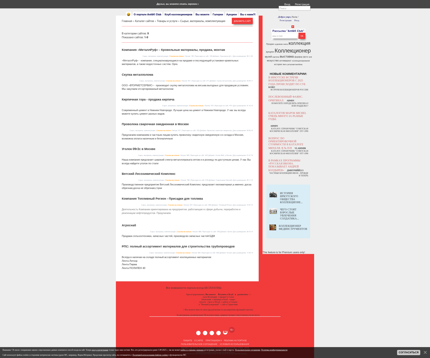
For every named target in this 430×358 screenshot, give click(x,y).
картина (275, 57)
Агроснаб (129, 225)
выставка (287, 56)
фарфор (298, 56)
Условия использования (234, 344)
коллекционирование (301, 60)
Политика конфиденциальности (274, 350)
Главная (127, 21)
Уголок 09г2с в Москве (138, 149)
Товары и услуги (167, 21)
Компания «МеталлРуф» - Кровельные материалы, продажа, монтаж (173, 49)
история (278, 64)
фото (305, 56)
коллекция (299, 43)
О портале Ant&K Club (147, 14)
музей (268, 56)
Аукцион (231, 14)
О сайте (198, 340)
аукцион (270, 51)
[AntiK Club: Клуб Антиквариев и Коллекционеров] (128, 14)
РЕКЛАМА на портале (235, 340)
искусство (273, 60)
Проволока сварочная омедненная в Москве (155, 124)
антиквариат (285, 60)
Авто (285, 64)
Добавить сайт (242, 20)
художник (279, 44)
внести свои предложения (208, 309)
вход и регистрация (100, 350)
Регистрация (302, 4)
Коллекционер (293, 50)
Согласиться (409, 352)
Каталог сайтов (144, 21)
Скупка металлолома (137, 74)
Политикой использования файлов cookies (150, 355)
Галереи (218, 14)
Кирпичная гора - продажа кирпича (148, 99)
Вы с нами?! (247, 14)
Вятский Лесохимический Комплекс (149, 173)
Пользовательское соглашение (199, 344)
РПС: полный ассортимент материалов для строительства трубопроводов (178, 246)
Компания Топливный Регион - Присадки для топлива (162, 198)
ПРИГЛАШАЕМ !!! (213, 340)
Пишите (187, 340)
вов (310, 57)
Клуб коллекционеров (178, 14)
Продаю (270, 43)
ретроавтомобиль (295, 64)
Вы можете (202, 14)
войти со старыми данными (192, 350)
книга (285, 44)
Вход (288, 4)
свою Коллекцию (210, 297)
